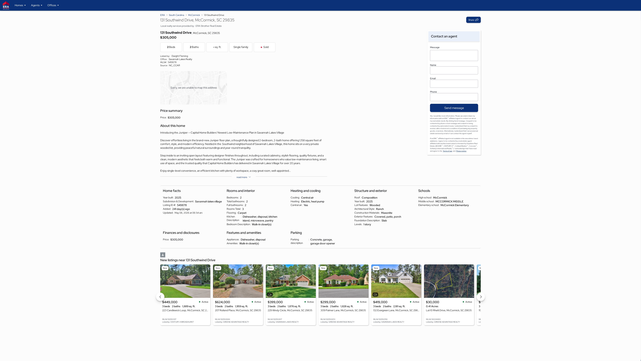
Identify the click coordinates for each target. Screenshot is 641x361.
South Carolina (176, 15)
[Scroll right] (481, 297)
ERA (162, 15)
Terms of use (447, 151)
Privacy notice (461, 151)
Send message (454, 108)
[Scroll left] (160, 297)
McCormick (194, 15)
